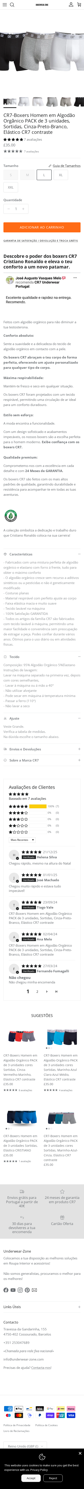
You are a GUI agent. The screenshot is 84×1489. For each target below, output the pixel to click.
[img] (32, 852)
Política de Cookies (46, 1425)
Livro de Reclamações (16, 1431)
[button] (13, 139)
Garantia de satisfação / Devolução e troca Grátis (40, 240)
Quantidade (12, 200)
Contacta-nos (41, 1367)
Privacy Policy (39, 1470)
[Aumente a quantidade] (24, 209)
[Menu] (4, 4)
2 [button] (37, 991)
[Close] (80, 1452)
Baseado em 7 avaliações (27, 798)
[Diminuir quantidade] (7, 209)
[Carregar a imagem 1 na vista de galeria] (42, 51)
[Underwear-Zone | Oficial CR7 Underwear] (42, 5)
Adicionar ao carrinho (42, 227)
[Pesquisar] (14, 4)
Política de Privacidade (16, 1425)
